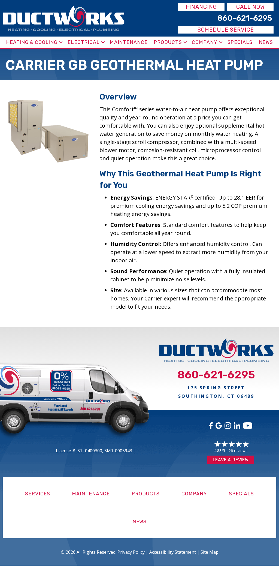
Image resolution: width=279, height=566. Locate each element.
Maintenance (129, 42)
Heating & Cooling (31, 42)
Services (37, 494)
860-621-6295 (216, 374)
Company (204, 42)
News (266, 42)
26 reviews (238, 450)
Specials (240, 42)
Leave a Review (231, 459)
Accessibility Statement (172, 552)
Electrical (84, 42)
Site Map (210, 552)
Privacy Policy (131, 552)
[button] (60, 42)
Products (168, 42)
